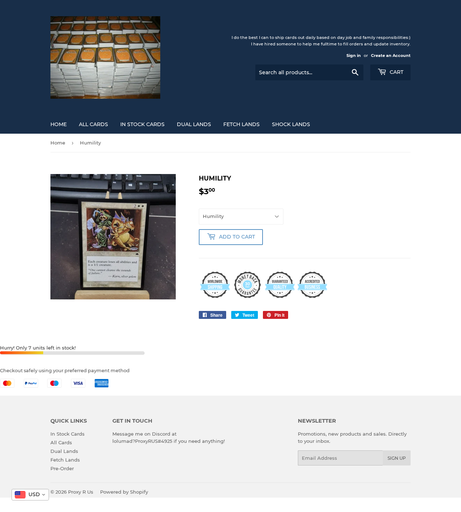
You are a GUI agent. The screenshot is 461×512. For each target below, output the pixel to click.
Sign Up (397, 458)
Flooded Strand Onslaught (71, 492)
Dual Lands (194, 124)
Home (58, 124)
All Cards (93, 124)
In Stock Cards (142, 124)
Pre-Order (62, 468)
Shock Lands (291, 124)
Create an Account (391, 55)
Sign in (353, 55)
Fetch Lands (241, 124)
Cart (395, 72)
